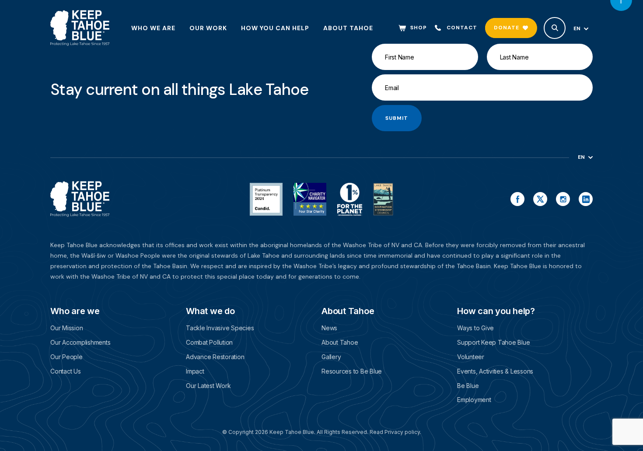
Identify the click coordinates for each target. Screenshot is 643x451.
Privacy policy (402, 432)
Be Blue (468, 385)
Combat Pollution (209, 342)
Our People (66, 356)
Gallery (331, 356)
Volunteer (470, 356)
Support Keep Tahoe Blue (493, 342)
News (329, 328)
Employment (474, 399)
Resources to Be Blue (352, 371)
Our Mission (66, 328)
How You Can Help (275, 28)
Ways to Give (475, 328)
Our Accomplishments (80, 342)
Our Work (208, 28)
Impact (195, 371)
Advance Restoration (215, 356)
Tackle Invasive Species (220, 328)
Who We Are (153, 28)
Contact (462, 27)
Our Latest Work (208, 385)
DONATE (506, 27)
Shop (418, 27)
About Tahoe (348, 28)
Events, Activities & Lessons (495, 371)
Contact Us (65, 371)
